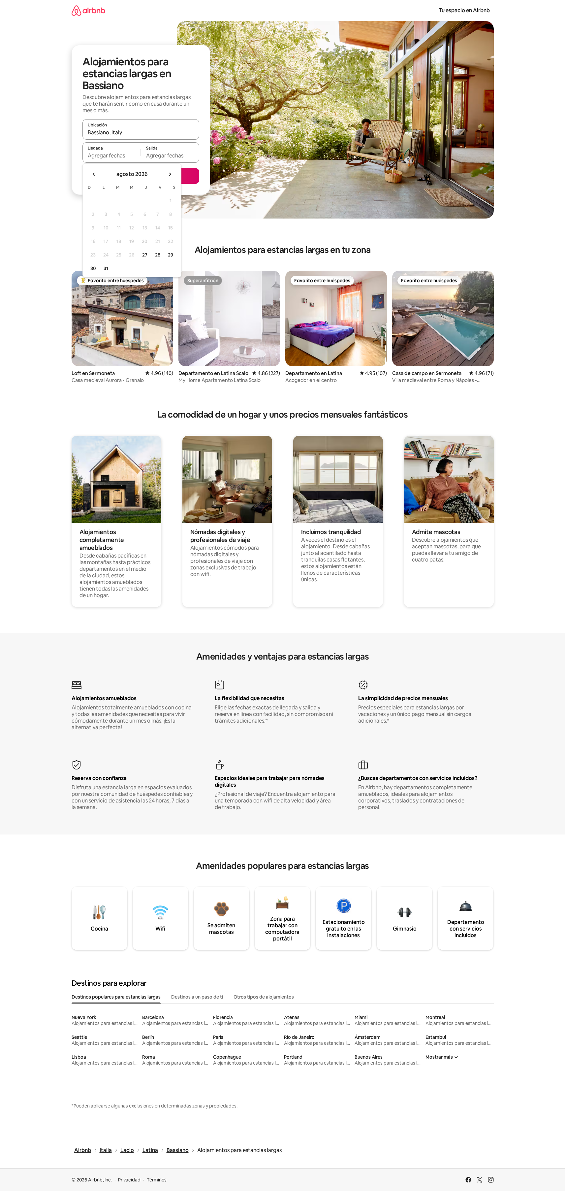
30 (93, 268)
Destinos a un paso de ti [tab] (197, 997)
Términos (157, 1180)
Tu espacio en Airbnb (464, 10)
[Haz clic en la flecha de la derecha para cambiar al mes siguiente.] (170, 174)
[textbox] (112, 155)
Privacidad (129, 1180)
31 (106, 268)
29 (170, 255)
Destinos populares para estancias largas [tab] (116, 997)
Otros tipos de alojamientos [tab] (264, 997)
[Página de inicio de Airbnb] (88, 10)
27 (144, 255)
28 (157, 255)
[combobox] (141, 132)
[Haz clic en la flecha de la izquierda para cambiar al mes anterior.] (94, 174)
